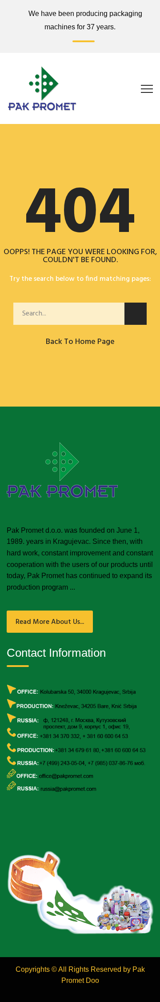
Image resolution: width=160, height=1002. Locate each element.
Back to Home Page (80, 341)
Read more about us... (50, 622)
